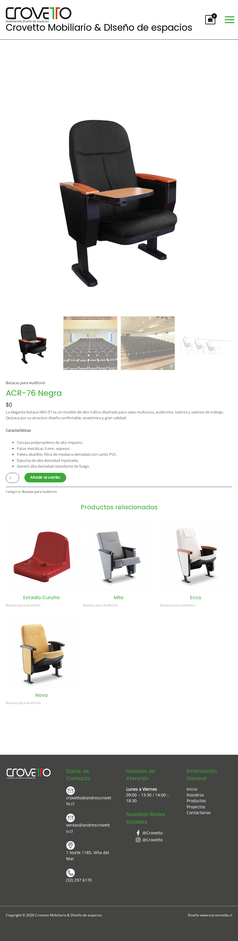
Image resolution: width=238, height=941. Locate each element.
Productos (196, 800)
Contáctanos (199, 812)
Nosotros (195, 795)
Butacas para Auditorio (25, 382)
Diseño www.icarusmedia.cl (210, 915)
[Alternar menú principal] (229, 19)
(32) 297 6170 (79, 880)
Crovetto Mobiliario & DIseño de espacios (99, 27)
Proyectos (196, 806)
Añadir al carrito (45, 477)
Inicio (192, 789)
